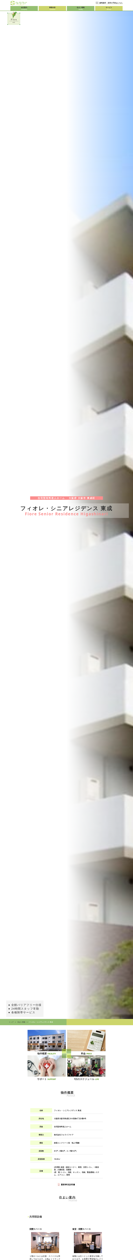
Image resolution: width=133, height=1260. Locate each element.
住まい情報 (21, 1022)
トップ (11, 1022)
